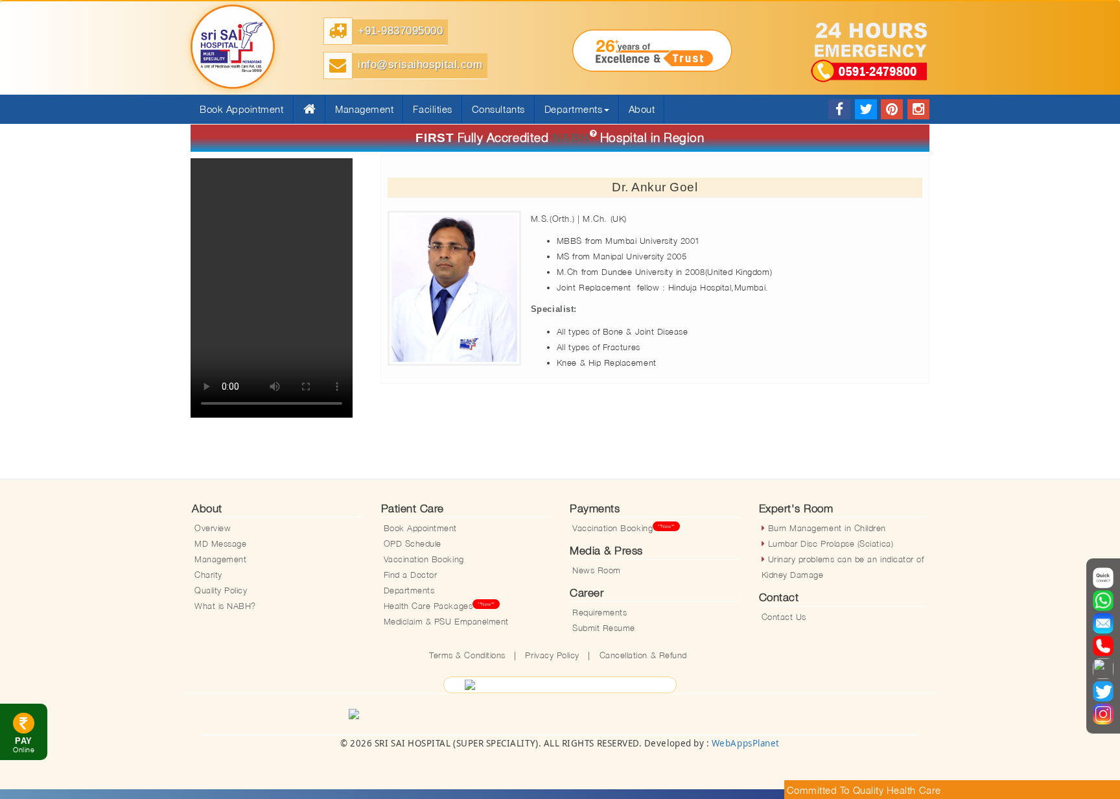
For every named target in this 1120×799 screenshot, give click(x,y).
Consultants (498, 109)
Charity (208, 574)
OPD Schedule (412, 543)
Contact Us (784, 617)
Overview (212, 528)
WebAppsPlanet (746, 743)
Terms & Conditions (467, 655)
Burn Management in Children (825, 528)
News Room (596, 570)
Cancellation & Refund (643, 655)
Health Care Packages (439, 606)
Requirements (599, 612)
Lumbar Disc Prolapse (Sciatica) (829, 543)
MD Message (220, 543)
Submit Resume (603, 628)
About (642, 109)
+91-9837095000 (400, 31)
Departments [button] (573, 109)
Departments (409, 590)
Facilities (432, 109)
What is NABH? (225, 606)
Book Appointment (421, 528)
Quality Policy (220, 590)
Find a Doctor (411, 574)
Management (364, 109)
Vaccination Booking (424, 559)
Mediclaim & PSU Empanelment (446, 621)
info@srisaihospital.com (420, 64)
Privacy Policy (552, 655)
